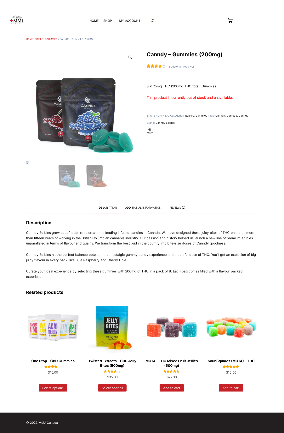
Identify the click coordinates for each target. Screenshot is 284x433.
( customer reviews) (181, 66)
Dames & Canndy (237, 115)
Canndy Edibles (165, 122)
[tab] (108, 207)
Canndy (220, 115)
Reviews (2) (177, 207)
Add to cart (171, 388)
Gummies (52, 39)
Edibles (39, 39)
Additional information (143, 207)
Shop (107, 21)
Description (108, 207)
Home (29, 39)
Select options (52, 388)
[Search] (152, 20)
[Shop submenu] (114, 21)
